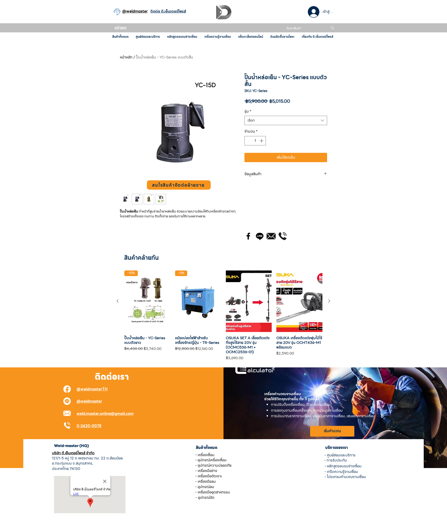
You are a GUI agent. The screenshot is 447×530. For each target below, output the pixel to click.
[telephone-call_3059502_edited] (282, 236)
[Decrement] (248, 140)
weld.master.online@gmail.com (105, 414)
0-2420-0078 (89, 426)
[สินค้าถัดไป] (329, 301)
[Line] (259, 236)
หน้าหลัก (126, 57)
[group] (223, 315)
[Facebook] (248, 236)
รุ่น (247, 111)
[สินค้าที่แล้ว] (117, 301)
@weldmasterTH (92, 389)
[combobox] (285, 120)
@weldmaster (89, 401)
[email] (271, 236)
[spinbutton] (255, 140)
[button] (179, 185)
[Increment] (262, 140)
